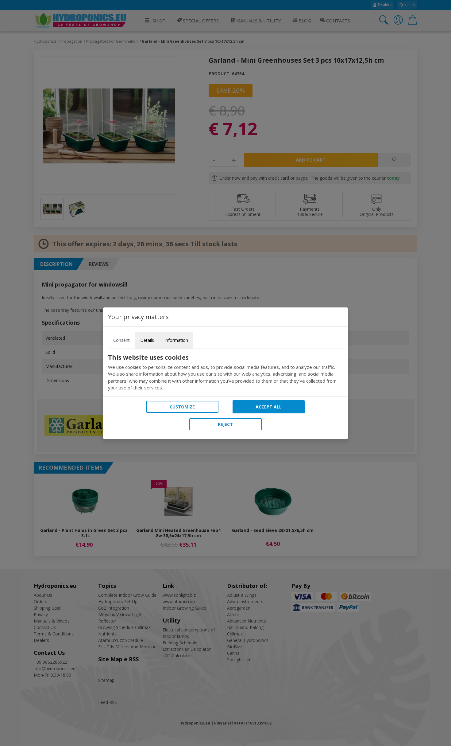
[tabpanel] (225, 372)
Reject (225, 424)
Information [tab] (176, 340)
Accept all (269, 407)
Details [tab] (147, 340)
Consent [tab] (121, 340)
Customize (182, 407)
